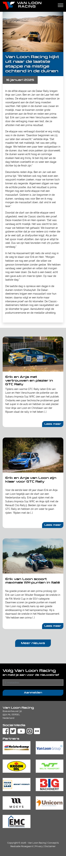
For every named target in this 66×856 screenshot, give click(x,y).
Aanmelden (33, 692)
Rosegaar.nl (27, 846)
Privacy (39, 846)
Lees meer (52, 423)
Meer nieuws (33, 643)
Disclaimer (50, 846)
